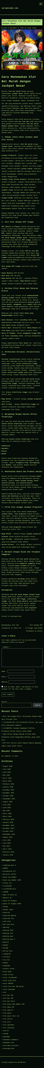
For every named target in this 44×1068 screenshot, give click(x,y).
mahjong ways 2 (9, 939)
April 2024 (7, 849)
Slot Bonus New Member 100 (13, 1004)
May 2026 (6, 775)
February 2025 (8, 819)
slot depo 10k (8, 1007)
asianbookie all (9, 871)
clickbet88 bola (9, 889)
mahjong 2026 (8, 930)
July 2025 (7, 805)
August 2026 (7, 766)
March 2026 (7, 781)
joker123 (6, 912)
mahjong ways (8, 936)
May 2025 (6, 810)
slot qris (7, 1022)
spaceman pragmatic (10, 1039)
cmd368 (5, 892)
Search (4, 702)
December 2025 (8, 790)
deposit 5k (7, 898)
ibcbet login (8, 909)
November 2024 (8, 828)
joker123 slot (8, 918)
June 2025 (7, 807)
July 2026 (7, 769)
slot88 (5, 1034)
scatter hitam (8, 969)
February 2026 (8, 784)
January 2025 (8, 822)
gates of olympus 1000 (12, 904)
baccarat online (9, 874)
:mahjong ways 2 (9, 865)
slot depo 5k (8, 1010)
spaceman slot (8, 1042)
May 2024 (6, 846)
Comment (6, 647)
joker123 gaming (9, 915)
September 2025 (9, 799)
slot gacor (7, 1013)
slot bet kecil (9, 1001)
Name (4, 671)
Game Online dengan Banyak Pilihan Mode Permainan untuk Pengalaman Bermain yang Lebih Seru (21, 737)
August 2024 (7, 837)
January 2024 (8, 855)
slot (4, 992)
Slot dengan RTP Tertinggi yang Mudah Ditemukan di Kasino (33, 628)
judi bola (7, 921)
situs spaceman (9, 989)
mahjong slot (8, 933)
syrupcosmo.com (10, 8)
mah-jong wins (8, 924)
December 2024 (8, 825)
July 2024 (7, 840)
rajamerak (7, 954)
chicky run (7, 883)
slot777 (6, 1031)
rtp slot (6, 960)
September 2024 (9, 834)
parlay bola (7, 951)
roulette (6, 957)
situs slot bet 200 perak (13, 986)
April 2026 (7, 778)
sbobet (5, 963)
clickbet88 (7, 886)
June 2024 (7, 843)
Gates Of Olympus (10, 901)
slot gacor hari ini (11, 1016)
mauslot (6, 942)
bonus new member (10, 877)
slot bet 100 (8, 995)
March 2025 (7, 816)
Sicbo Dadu (7, 971)
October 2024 (8, 831)
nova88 (5, 948)
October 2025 (8, 796)
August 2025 (7, 802)
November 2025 (8, 793)
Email (5, 677)
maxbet (5, 945)
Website (5, 682)
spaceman (6, 1037)
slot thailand (8, 1028)
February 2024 (8, 852)
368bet (5, 868)
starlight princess (10, 1045)
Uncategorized (15, 616)
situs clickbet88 (10, 977)
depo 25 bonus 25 (10, 895)
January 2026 (8, 787)
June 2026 (7, 772)
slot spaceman (8, 1025)
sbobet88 (6, 966)
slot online (7, 1019)
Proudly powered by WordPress (14, 1062)
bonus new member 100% (12, 880)
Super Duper (32, 28)
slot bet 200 (8, 998)
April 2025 (7, 813)
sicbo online (8, 974)
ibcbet (5, 906)
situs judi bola (9, 980)
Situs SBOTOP (8, 983)
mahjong (6, 927)
